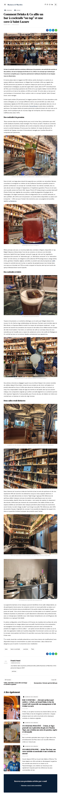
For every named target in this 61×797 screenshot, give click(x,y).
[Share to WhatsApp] (56, 30)
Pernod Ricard (33, 106)
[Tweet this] (50, 30)
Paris (32, 649)
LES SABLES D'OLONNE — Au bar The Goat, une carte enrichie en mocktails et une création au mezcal (39, 751)
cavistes (25, 649)
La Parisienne (12, 201)
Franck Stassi (15, 660)
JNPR (53, 261)
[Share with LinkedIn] (53, 30)
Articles (14, 671)
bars (6, 649)
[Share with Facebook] (47, 30)
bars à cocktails (15, 649)
